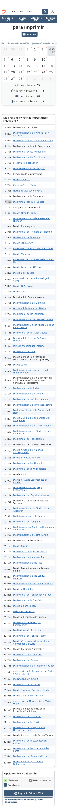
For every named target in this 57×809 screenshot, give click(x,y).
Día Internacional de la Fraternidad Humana (31, 219)
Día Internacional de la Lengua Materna (29, 577)
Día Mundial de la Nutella (26, 237)
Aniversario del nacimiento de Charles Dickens (33, 260)
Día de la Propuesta (23, 272)
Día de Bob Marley (23, 242)
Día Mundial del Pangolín (26, 521)
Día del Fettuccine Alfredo (27, 267)
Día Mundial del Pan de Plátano (30, 635)
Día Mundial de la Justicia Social (30, 551)
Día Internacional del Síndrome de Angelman (31, 432)
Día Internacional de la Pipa (27, 562)
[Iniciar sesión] (52, 11)
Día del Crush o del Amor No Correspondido (28, 451)
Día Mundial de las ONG (26, 722)
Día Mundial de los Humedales (29, 151)
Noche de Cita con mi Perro (27, 190)
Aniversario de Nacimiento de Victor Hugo (32, 702)
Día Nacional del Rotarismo (27, 630)
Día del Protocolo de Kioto (26, 457)
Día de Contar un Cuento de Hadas (31, 690)
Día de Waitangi (21, 253)
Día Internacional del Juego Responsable (27, 488)
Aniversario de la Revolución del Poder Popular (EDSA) (33, 672)
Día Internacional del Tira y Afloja (30, 534)
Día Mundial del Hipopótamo (28, 438)
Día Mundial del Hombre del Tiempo (32, 231)
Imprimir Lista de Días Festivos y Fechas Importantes (24, 800)
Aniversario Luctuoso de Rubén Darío (33, 248)
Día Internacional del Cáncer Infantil (32, 425)
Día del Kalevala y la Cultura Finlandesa (28, 763)
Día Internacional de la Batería (29, 516)
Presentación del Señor (25, 162)
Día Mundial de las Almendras (29, 463)
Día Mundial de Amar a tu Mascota (31, 557)
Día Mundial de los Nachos (27, 654)
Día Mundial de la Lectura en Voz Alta (33, 140)
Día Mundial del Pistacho (26, 684)
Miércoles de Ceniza (24, 611)
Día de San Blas (21, 179)
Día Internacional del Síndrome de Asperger (31, 509)
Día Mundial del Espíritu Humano (31, 495)
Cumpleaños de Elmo (24, 185)
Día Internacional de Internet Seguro (32, 404)
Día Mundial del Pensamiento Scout (32, 594)
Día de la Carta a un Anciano (28, 695)
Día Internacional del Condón (28, 393)
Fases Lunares (14, 785)
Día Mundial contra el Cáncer (28, 201)
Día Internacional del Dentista (29, 302)
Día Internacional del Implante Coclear (33, 665)
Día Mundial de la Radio (26, 388)
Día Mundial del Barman (26, 660)
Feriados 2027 (50, 19)
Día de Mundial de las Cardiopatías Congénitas (32, 419)
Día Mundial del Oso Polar (27, 716)
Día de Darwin (20, 364)
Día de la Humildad (23, 589)
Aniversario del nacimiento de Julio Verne (31, 279)
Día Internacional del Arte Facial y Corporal (31, 134)
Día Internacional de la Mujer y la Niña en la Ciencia (33, 326)
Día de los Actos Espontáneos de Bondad (30, 481)
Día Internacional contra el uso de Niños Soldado (31, 371)
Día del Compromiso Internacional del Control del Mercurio (33, 642)
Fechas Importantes (42, 780)
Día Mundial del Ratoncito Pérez (30, 756)
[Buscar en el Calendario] (45, 11)
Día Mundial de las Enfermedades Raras (31, 749)
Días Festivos (13, 780)
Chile (27, 11)
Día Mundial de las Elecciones (29, 157)
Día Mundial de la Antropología (29, 468)
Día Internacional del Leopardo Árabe (33, 319)
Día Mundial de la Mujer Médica (30, 332)
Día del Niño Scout (23, 285)
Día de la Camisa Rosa (25, 605)
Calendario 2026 (7, 19)
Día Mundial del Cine (24, 351)
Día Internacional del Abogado (29, 168)
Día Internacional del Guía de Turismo (33, 583)
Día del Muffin (20, 545)
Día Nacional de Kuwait (25, 678)
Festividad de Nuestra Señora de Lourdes (30, 339)
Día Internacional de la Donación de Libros (32, 411)
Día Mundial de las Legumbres (29, 313)
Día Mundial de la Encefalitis (28, 600)
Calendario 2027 (36, 19)
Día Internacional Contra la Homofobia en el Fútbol (33, 528)
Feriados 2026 (22, 19)
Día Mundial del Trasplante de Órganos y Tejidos (29, 728)
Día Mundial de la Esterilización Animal (30, 742)
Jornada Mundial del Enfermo (28, 345)
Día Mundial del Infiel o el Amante (31, 399)
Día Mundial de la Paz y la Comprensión (27, 623)
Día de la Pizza (20, 291)
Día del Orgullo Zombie (25, 212)
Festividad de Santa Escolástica (29, 308)
